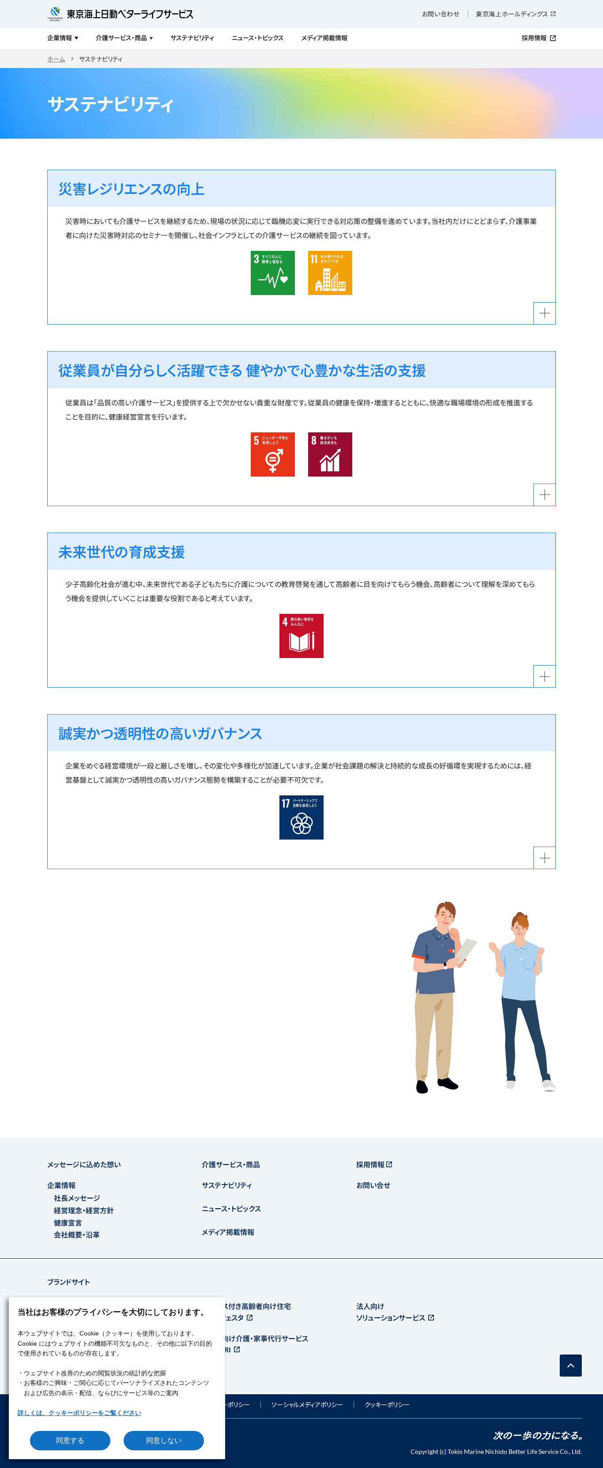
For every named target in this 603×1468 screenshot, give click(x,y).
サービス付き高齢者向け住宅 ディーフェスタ (246, 1312)
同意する (70, 1440)
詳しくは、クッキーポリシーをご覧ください (79, 1412)
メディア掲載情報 (228, 1232)
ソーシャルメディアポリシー (307, 1404)
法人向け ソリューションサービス (391, 1312)
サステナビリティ (227, 1185)
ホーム (56, 58)
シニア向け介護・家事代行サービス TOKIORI (255, 1344)
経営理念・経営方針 (84, 1210)
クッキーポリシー (387, 1404)
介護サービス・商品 (231, 1164)
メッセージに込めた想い (84, 1164)
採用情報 (370, 1164)
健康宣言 (68, 1222)
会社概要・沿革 (77, 1234)
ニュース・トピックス (231, 1208)
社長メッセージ (77, 1198)
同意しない (163, 1440)
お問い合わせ (440, 14)
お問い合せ (373, 1185)
